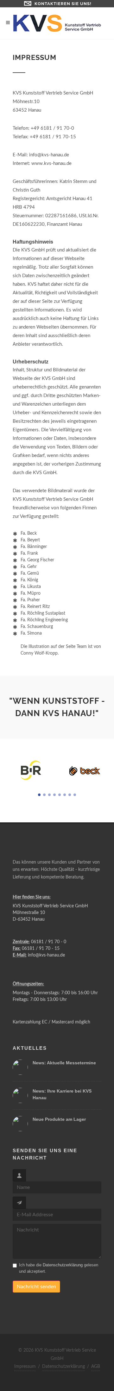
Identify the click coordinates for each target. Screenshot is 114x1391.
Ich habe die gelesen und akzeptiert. (58, 1268)
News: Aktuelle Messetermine (64, 1062)
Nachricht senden (36, 1286)
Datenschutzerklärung (63, 1265)
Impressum (25, 1366)
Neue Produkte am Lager (59, 1119)
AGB (95, 1366)
